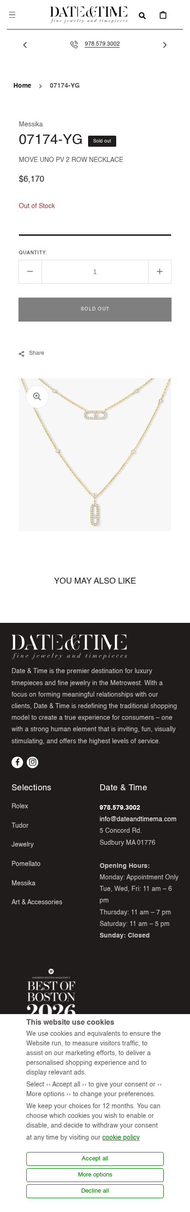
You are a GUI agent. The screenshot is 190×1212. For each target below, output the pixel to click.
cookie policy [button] (121, 1137)
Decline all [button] (95, 1191)
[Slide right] (165, 45)
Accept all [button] (95, 1159)
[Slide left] (25, 45)
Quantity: (33, 253)
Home (22, 86)
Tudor (20, 826)
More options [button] (95, 1175)
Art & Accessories (37, 902)
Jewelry (23, 845)
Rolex (20, 806)
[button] (12, 15)
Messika (24, 883)
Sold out (95, 309)
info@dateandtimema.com (138, 819)
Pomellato (26, 864)
